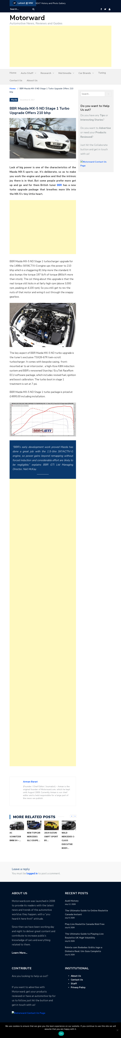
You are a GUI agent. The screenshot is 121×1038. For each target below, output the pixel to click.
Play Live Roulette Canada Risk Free (84, 924)
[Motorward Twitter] (105, 9)
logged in (32, 873)
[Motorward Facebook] (101, 9)
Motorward (27, 17)
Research (46, 73)
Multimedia (64, 73)
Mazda (14, 100)
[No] (117, 1030)
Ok (61, 1033)
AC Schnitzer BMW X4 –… (15, 836)
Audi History (72, 900)
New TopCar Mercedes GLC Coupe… (33, 836)
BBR (60, 185)
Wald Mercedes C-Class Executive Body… (68, 840)
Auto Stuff (27, 73)
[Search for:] (19, 9)
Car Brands (85, 73)
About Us (32, 80)
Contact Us (16, 80)
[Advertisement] (60, 46)
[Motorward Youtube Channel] (109, 9)
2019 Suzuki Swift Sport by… (51, 836)
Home (13, 72)
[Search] (33, 9)
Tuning (102, 72)
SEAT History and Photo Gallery (50, 3)
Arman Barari (30, 781)
